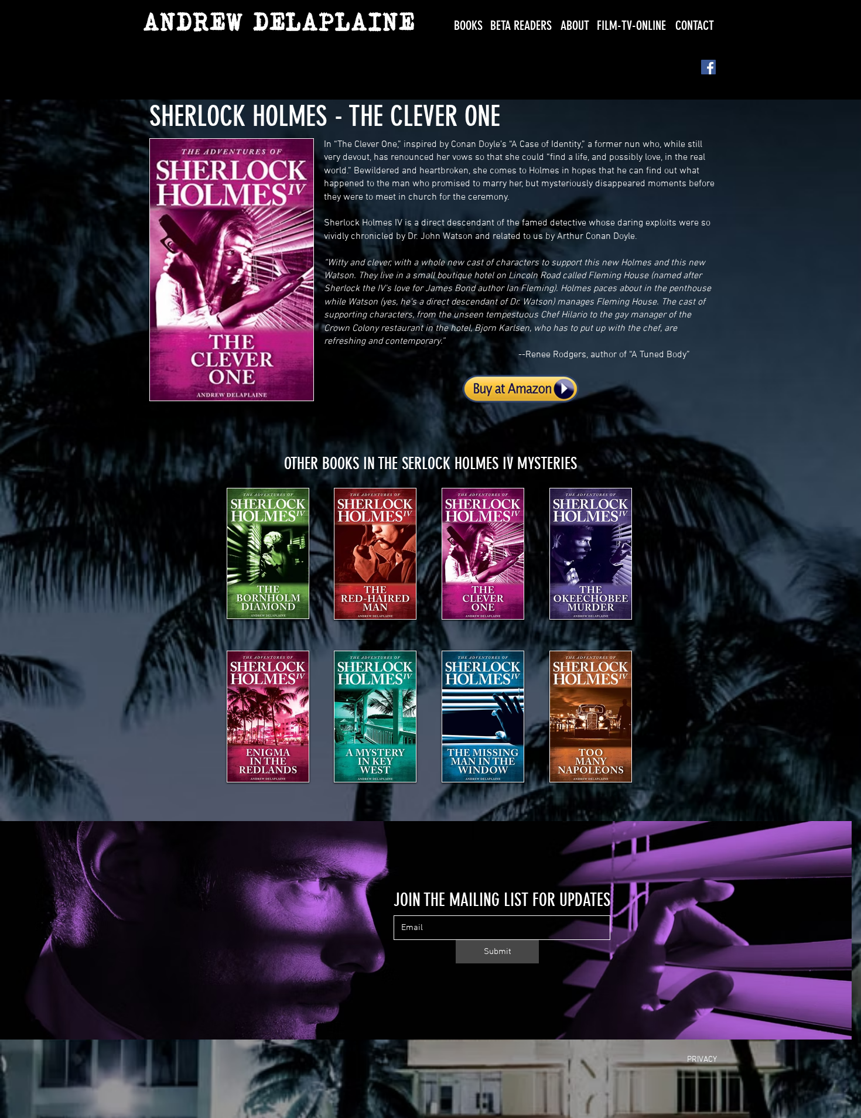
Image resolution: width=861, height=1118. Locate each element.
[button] (468, 25)
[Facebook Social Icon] (708, 67)
